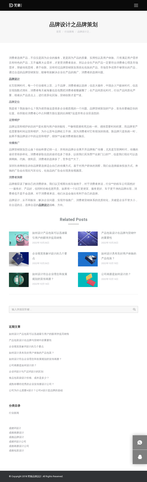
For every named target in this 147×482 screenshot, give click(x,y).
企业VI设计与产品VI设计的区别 (26, 371)
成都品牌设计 (16, 437)
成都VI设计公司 (17, 441)
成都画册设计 (16, 432)
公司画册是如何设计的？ (116, 274)
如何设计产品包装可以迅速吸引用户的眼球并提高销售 (49, 235)
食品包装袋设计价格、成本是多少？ (29, 377)
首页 (58, 31)
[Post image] (19, 239)
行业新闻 (69, 31)
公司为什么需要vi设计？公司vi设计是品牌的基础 (36, 390)
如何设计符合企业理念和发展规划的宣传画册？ (49, 277)
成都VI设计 (15, 428)
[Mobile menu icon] (136, 5)
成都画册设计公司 (19, 446)
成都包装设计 (16, 450)
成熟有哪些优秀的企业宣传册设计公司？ (31, 384)
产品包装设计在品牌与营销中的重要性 (118, 235)
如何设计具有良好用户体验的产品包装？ (118, 256)
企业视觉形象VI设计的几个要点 (49, 256)
